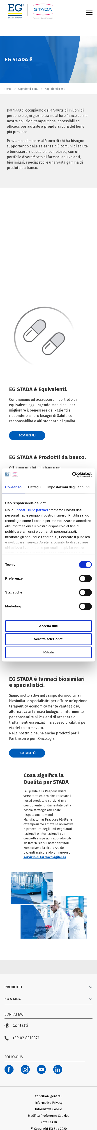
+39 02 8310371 (26, 1038)
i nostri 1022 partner (31, 510)
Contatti (20, 1025)
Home (8, 88)
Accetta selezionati (48, 639)
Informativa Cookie (48, 1109)
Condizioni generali (48, 1096)
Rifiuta (48, 652)
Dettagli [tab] (34, 487)
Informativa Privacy (48, 1103)
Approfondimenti (28, 88)
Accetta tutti (48, 626)
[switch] (85, 578)
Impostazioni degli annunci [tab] (68, 487)
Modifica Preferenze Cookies (48, 1116)
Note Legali (48, 1122)
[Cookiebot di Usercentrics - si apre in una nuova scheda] (72, 474)
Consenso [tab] (13, 487)
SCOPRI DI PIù (27, 435)
